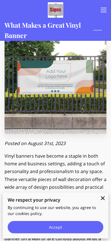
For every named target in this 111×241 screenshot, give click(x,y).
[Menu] (103, 10)
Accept (55, 227)
